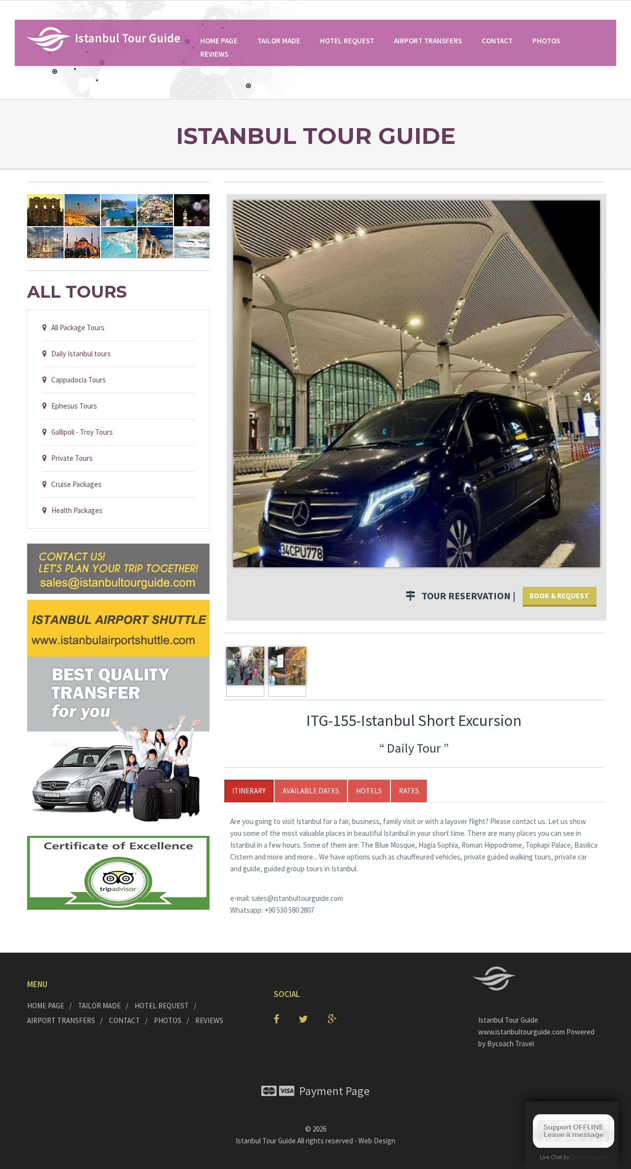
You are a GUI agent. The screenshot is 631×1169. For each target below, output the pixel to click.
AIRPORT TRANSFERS (428, 40)
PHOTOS (546, 40)
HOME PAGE (219, 40)
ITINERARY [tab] (249, 790)
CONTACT (497, 40)
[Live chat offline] (573, 1130)
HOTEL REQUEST (347, 40)
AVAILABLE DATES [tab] (310, 790)
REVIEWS (214, 54)
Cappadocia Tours (76, 379)
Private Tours (70, 458)
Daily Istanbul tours (79, 353)
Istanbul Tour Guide (266, 1140)
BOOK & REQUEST (559, 595)
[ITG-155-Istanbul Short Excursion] (416, 382)
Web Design (376, 1140)
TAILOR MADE (278, 40)
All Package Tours (76, 327)
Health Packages (75, 510)
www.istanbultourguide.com (522, 1031)
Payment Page (332, 1091)
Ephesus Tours (72, 406)
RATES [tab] (409, 790)
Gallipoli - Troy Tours (80, 432)
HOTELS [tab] (369, 790)
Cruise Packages (74, 484)
